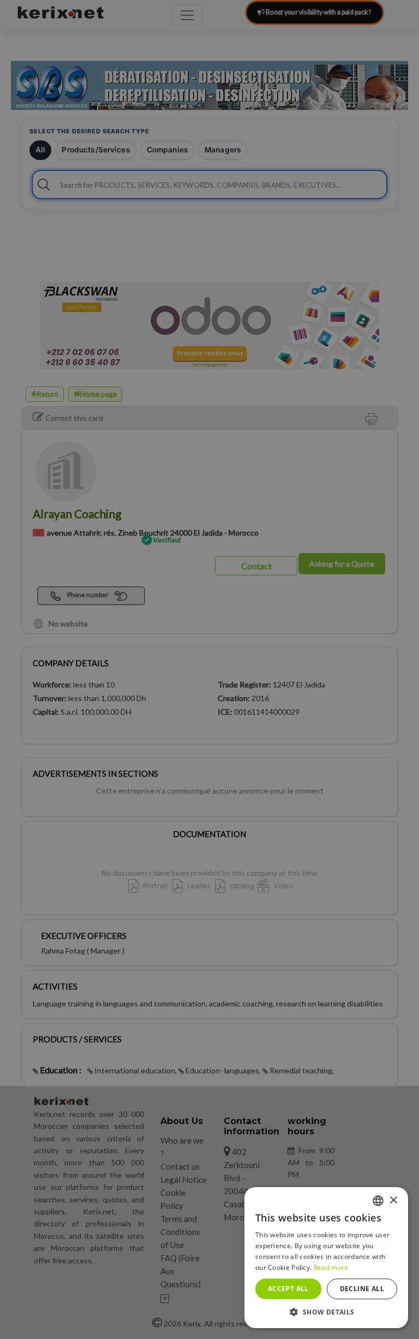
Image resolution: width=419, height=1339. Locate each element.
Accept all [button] (288, 1288)
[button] (326, 1311)
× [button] (393, 1200)
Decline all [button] (362, 1288)
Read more (331, 1267)
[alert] (209, 669)
